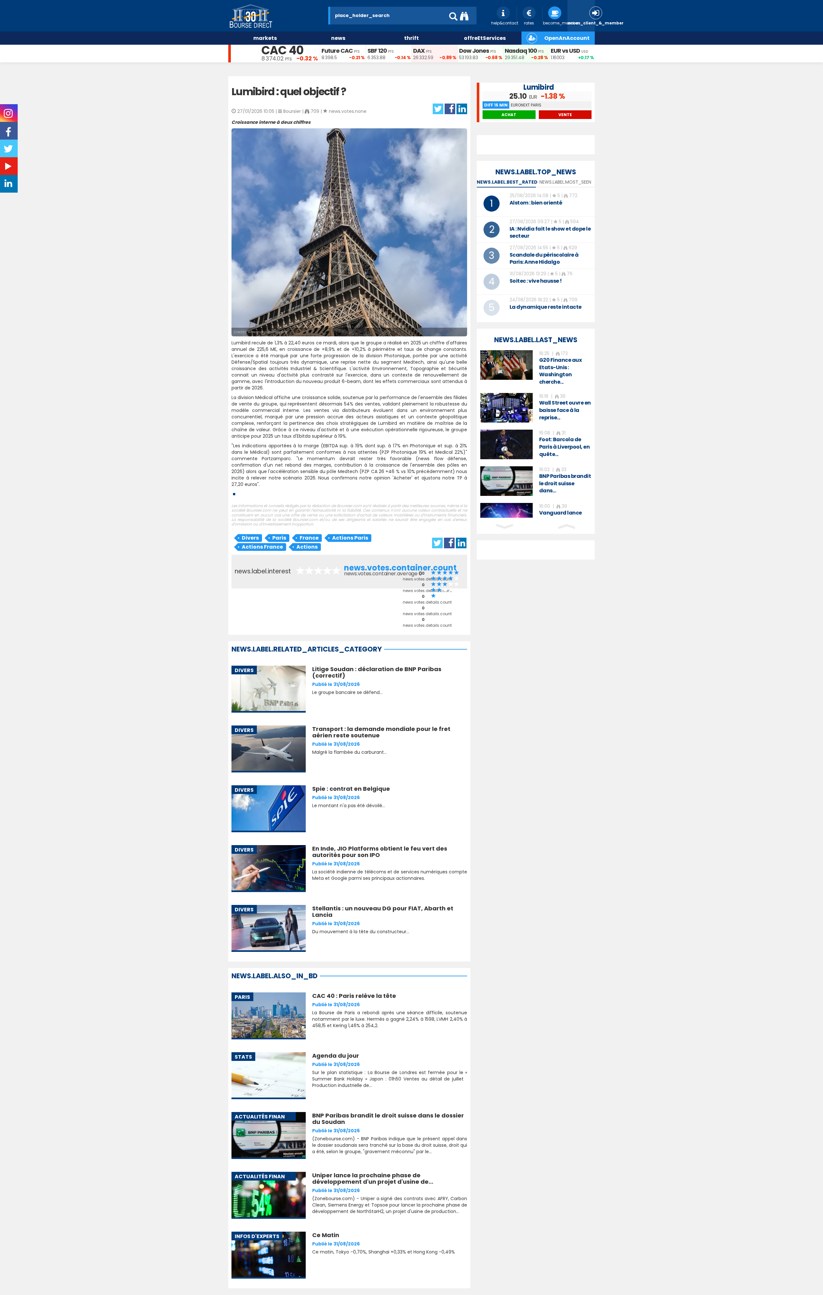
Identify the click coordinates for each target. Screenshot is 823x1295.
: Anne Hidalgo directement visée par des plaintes (544, 265)
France (309, 538)
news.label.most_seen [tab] (565, 182)
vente (565, 114)
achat (509, 114)
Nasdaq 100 (521, 51)
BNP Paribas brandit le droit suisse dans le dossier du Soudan (388, 1118)
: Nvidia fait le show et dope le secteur (550, 232)
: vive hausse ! (536, 281)
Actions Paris (350, 538)
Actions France (262, 547)
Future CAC (337, 51)
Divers (250, 538)
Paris (279, 538)
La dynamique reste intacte (546, 307)
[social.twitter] (9, 151)
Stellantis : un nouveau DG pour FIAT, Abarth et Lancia (382, 911)
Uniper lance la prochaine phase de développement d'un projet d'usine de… (372, 1178)
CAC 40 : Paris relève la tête (354, 996)
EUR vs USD (565, 51)
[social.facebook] (9, 134)
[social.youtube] (9, 167)
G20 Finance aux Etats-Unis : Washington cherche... (560, 371)
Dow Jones (474, 51)
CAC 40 (282, 50)
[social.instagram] (9, 115)
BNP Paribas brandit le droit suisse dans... (565, 483)
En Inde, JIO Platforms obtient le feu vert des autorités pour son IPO (379, 851)
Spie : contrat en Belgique (351, 789)
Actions (307, 547)
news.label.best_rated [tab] (507, 182)
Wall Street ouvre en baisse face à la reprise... (565, 410)
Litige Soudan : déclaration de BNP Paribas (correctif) (376, 672)
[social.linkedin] (9, 185)
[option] (536, 368)
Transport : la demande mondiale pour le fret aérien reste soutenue (381, 732)
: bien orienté (536, 202)
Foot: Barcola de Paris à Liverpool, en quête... (564, 447)
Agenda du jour (335, 1056)
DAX (419, 51)
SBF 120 (377, 51)
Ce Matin (325, 1235)
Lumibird (538, 87)
